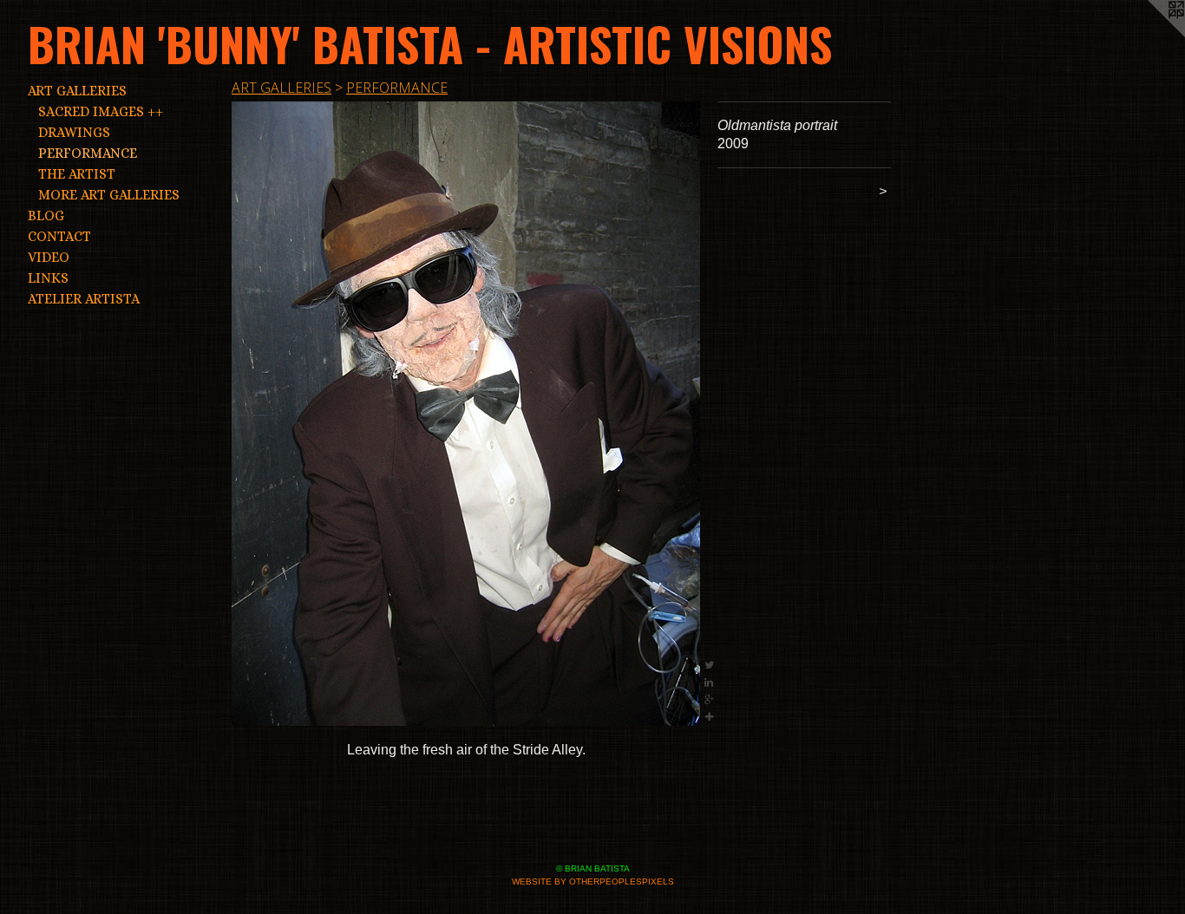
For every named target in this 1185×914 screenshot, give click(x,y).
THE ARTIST (76, 174)
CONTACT (59, 236)
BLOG (46, 215)
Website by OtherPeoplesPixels (593, 881)
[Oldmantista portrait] (466, 413)
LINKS (48, 278)
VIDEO (48, 257)
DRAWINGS (74, 132)
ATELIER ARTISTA (84, 299)
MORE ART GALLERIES (109, 194)
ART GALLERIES (77, 90)
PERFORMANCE (87, 153)
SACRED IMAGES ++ (100, 111)
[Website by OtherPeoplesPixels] (1150, 34)
